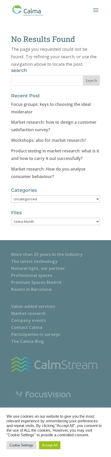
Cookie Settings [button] (21, 445)
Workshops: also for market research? (48, 140)
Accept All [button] (49, 445)
